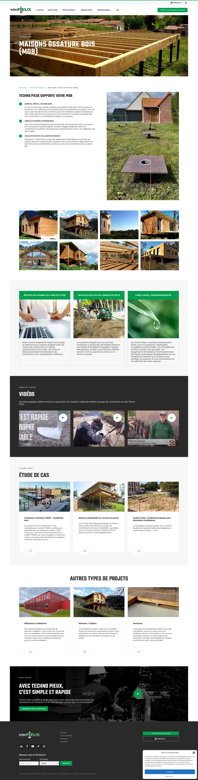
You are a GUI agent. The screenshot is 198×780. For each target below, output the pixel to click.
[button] (194, 753)
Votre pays (44, 759)
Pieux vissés (53, 10)
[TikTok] (38, 746)
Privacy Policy (169, 776)
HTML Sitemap (74, 774)
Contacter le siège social (88, 774)
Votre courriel (25, 759)
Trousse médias (66, 736)
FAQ (117, 10)
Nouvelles (64, 742)
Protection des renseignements (30, 774)
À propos (40, 10)
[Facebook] (27, 746)
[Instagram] (44, 746)
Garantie (63, 733)
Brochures (64, 739)
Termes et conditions (49, 774)
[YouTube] (32, 746)
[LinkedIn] (21, 746)
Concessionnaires (63, 774)
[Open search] (185, 3)
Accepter (170, 772)
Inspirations (86, 10)
